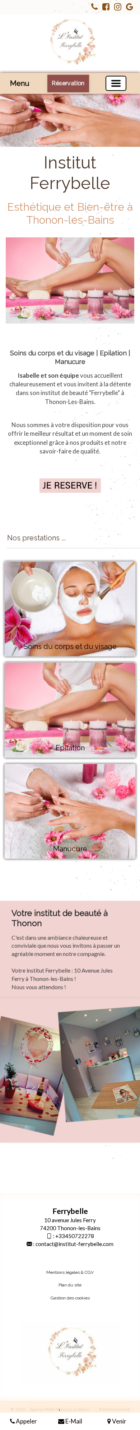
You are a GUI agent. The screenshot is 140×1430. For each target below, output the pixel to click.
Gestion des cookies (70, 1297)
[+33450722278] (93, 8)
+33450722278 (74, 1236)
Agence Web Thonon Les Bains (59, 1409)
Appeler (26, 1421)
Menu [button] (19, 83)
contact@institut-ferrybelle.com (74, 1244)
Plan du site (70, 1285)
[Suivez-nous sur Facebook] (104, 8)
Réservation (68, 83)
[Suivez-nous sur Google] (127, 8)
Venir (118, 1421)
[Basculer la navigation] (116, 83)
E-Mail (73, 1421)
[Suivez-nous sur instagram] (116, 8)
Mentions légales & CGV (70, 1272)
